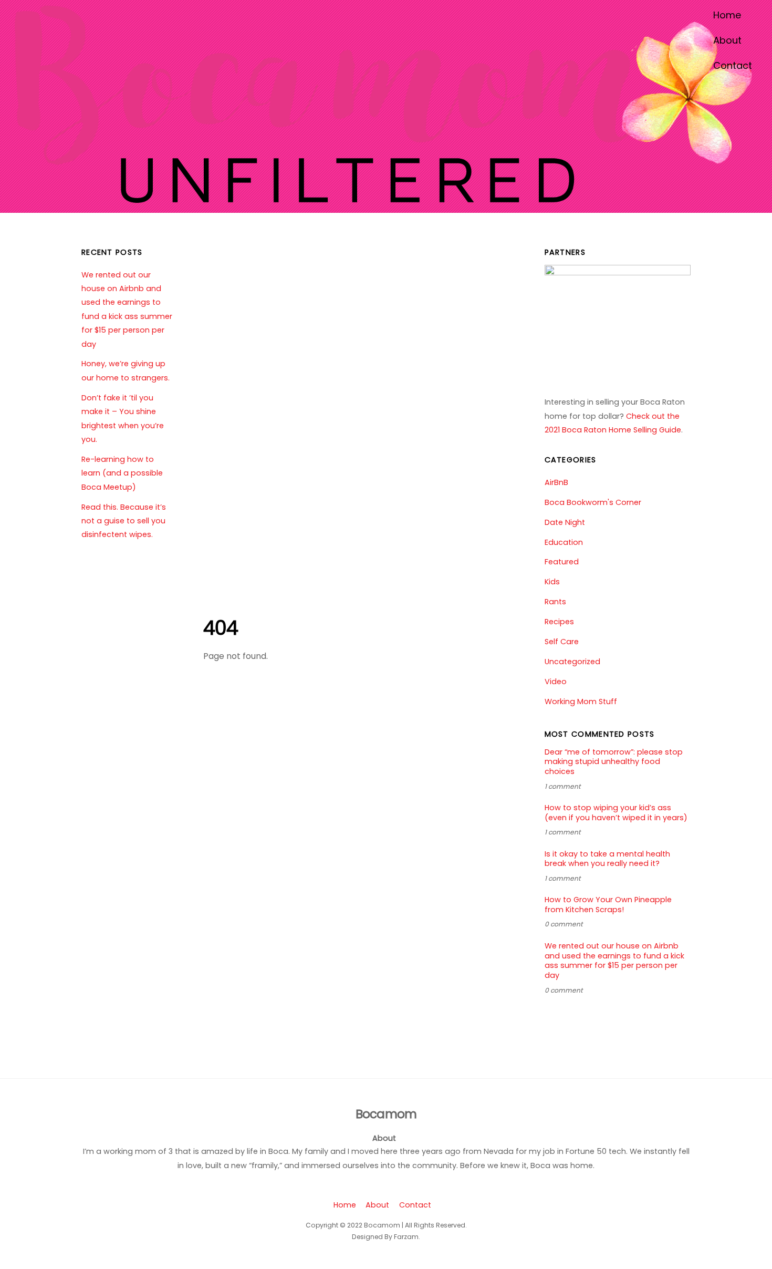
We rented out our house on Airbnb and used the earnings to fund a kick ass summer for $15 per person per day (614, 961)
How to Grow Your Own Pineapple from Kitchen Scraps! (608, 904)
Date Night (565, 522)
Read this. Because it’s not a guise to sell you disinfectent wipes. (123, 521)
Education (564, 542)
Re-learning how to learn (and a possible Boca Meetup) (122, 473)
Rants (555, 601)
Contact (732, 65)
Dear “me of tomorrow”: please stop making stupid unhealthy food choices (614, 762)
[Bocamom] (383, 197)
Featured (562, 561)
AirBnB (556, 482)
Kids (552, 581)
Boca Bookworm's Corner (593, 502)
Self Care (562, 641)
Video (556, 681)
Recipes (559, 621)
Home (727, 15)
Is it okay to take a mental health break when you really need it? (607, 859)
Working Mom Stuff (581, 701)
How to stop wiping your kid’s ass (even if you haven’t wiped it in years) (616, 812)
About (727, 40)
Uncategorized (572, 661)
